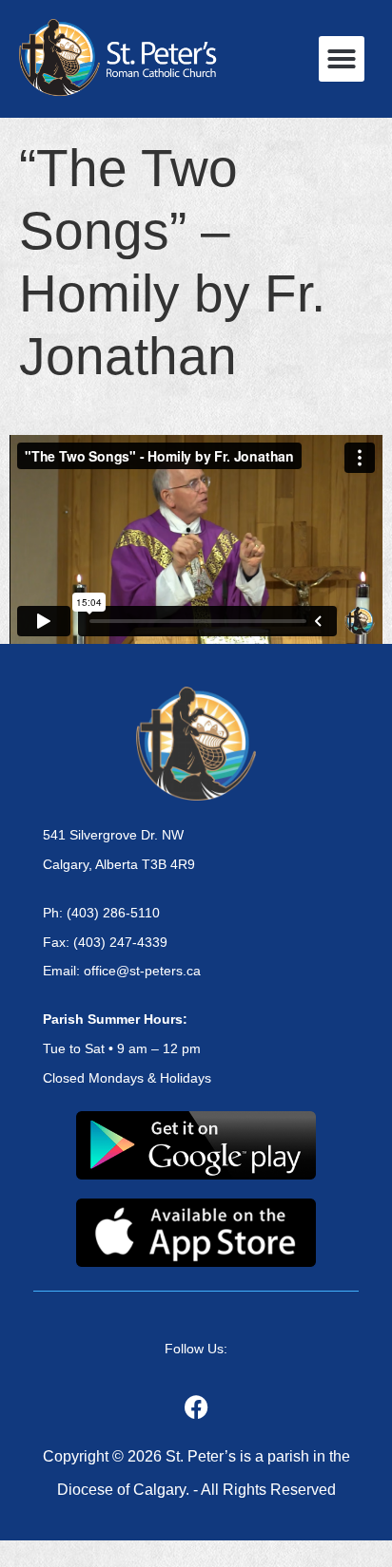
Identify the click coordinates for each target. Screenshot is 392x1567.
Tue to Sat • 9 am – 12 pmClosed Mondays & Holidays (127, 1048)
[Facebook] (196, 1406)
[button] (341, 59)
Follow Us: (196, 1348)
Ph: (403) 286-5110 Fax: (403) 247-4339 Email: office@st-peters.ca (122, 942)
